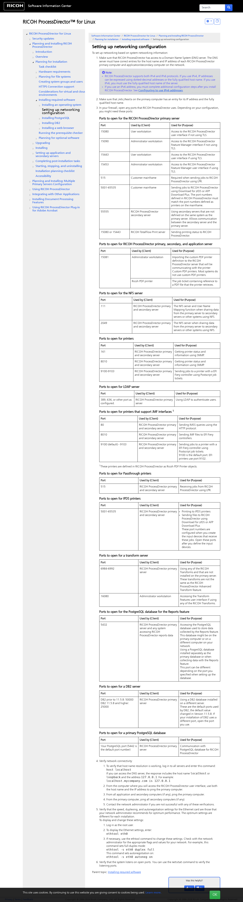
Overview (42, 57)
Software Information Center (49, 6)
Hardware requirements (54, 71)
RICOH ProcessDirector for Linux (50, 33)
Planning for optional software (59, 138)
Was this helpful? (194, 881)
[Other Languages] (209, 21)
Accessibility (43, 176)
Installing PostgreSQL (56, 118)
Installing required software (57, 100)
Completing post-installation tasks (58, 161)
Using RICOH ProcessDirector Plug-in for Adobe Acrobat (56, 209)
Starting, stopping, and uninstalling (59, 166)
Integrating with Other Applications (55, 194)
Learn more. (153, 892)
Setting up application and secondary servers (53, 155)
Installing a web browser (58, 128)
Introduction (44, 52)
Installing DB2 (51, 123)
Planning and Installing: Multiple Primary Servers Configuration (53, 183)
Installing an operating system (61, 105)
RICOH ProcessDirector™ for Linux (59, 22)
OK (215, 895)
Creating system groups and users (61, 81)
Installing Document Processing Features (52, 201)
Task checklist (47, 66)
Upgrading (43, 143)
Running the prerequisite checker (61, 133)
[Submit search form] (229, 7)
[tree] (54, 122)
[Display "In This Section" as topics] (217, 22)
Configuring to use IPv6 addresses (160, 90)
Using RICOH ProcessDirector (51, 189)
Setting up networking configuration (61, 111)
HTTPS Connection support (56, 86)
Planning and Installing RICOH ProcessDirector (52, 45)
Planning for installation (51, 62)
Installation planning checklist (55, 171)
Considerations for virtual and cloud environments (62, 93)
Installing (41, 148)
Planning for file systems (55, 76)
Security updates (43, 38)
